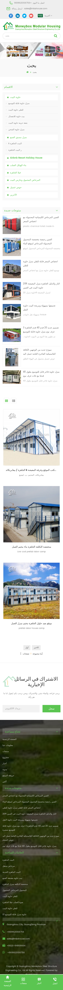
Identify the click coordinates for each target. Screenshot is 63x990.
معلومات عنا (8, 745)
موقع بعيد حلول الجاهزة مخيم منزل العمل (31, 623)
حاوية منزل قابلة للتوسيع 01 (14, 914)
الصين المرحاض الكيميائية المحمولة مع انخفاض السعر (41, 219)
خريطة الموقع (8, 775)
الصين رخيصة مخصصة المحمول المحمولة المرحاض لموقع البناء (37, 241)
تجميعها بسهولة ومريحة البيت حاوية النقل (39, 308)
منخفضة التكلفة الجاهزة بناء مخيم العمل (31, 547)
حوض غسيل (16, 187)
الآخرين (13, 195)
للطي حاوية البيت (15, 110)
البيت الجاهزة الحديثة (11, 872)
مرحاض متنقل (9, 866)
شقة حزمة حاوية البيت (17, 123)
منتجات (6, 751)
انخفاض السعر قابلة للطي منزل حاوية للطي (40, 263)
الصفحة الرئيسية (9, 739)
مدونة (5, 769)
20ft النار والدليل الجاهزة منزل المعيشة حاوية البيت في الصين (41, 286)
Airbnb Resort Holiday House (26, 158)
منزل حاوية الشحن (16, 129)
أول (26, 647)
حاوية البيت (15, 97)
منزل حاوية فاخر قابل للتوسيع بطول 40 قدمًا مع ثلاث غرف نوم (41, 374)
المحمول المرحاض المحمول (15, 890)
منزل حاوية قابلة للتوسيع (18, 103)
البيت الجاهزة (8, 860)
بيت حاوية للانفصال (16, 116)
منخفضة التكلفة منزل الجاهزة (15, 884)
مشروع (6, 757)
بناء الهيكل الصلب (18, 165)
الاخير (36, 647)
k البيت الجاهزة (15, 143)
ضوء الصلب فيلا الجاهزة (13, 902)
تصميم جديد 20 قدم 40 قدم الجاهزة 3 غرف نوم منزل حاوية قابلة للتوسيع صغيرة (41, 330)
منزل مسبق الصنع (18, 137)
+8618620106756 (23, 3)
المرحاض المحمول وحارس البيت (25, 180)
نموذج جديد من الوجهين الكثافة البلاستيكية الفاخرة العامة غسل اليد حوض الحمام (39, 352)
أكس (5, 781)
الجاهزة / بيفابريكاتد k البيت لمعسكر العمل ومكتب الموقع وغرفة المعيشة (33, 470)
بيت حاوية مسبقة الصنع (12, 878)
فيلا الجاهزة (15, 173)
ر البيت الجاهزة (15, 150)
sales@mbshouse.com (35, 8)
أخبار (5, 763)
